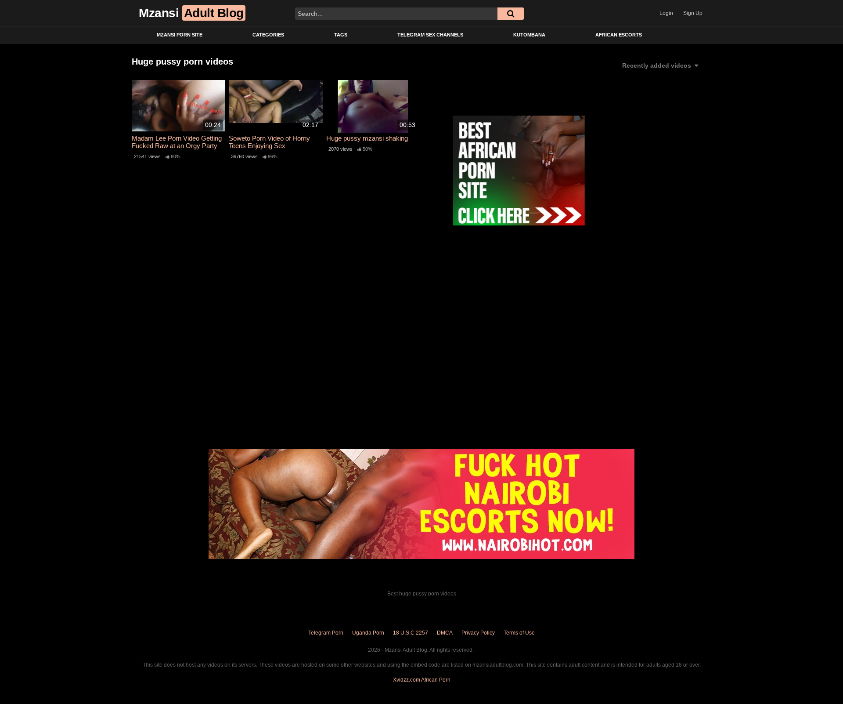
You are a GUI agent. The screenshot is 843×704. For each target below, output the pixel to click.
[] (510, 13)
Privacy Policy (478, 633)
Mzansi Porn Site (179, 34)
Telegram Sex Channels (430, 34)
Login (666, 13)
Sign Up (692, 13)
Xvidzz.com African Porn (421, 680)
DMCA (445, 633)
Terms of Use (519, 633)
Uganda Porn (368, 633)
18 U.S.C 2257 (410, 633)
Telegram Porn (325, 633)
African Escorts (618, 34)
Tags (340, 34)
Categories (268, 34)
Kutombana (529, 34)
